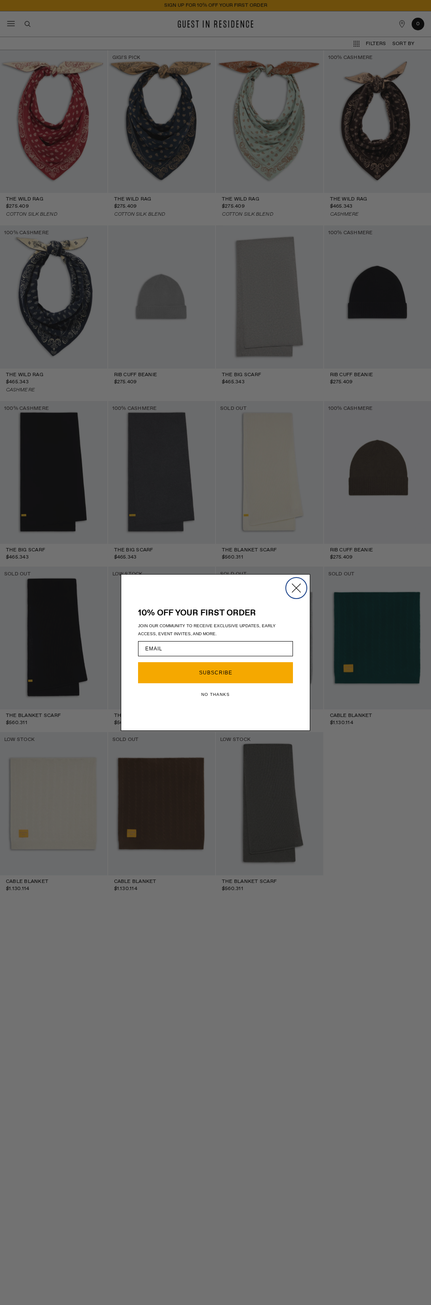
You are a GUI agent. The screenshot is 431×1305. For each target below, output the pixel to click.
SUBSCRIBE (215, 673)
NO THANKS (215, 694)
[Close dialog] (296, 588)
